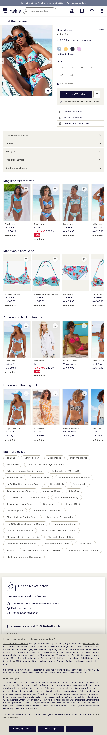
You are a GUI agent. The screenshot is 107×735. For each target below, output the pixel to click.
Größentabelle (66, 84)
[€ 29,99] (75, 202)
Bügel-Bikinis (57, 484)
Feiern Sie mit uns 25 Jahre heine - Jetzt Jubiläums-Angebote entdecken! (53, 3)
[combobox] (44, 11)
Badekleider (49, 504)
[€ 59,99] (46, 407)
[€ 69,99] (75, 339)
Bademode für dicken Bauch (21, 543)
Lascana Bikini (14, 497)
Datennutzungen (90, 643)
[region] (53, 684)
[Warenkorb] (102, 11)
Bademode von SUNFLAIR (65, 471)
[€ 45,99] (17, 407)
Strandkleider (32, 457)
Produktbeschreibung (17, 134)
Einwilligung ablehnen (22, 728)
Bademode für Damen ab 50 (47, 510)
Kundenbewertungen (16, 168)
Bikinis (13, 21)
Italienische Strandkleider (20, 530)
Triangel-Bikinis (15, 477)
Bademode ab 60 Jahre (57, 543)
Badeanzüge (54, 457)
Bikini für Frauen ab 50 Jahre (84, 550)
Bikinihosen (23, 21)
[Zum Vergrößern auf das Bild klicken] (48, 90)
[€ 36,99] (17, 202)
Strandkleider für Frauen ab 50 (23, 537)
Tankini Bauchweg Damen (20, 504)
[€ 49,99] (46, 272)
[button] (5, 11)
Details (9, 143)
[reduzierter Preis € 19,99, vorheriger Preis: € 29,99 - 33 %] (46, 202)
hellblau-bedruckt (65, 54)
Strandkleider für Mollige (60, 537)
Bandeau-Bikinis (40, 477)
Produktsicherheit (15, 159)
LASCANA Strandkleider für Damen (25, 523)
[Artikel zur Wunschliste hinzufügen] (96, 94)
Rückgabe (11, 151)
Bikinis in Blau (38, 497)
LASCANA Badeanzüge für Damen (46, 464)
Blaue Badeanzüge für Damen (22, 517)
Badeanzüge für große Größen (74, 477)
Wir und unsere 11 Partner (15, 643)
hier (13, 661)
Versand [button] (87, 40)
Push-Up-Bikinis (78, 457)
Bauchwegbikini (15, 510)
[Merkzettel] (92, 11)
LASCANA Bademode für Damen (24, 484)
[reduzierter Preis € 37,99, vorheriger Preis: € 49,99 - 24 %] (46, 339)
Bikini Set (74, 490)
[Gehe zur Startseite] (15, 11)
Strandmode (79, 484)
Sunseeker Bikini (51, 490)
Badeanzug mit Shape (64, 523)
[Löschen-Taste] (53, 11)
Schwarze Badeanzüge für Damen (24, 471)
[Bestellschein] (82, 11)
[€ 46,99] (17, 272)
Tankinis (11, 457)
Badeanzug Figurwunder (60, 517)
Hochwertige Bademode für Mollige (41, 550)
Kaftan (10, 550)
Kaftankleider (85, 543)
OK (79, 728)
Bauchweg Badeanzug (66, 497)
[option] (59, 49)
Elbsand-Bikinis (73, 504)
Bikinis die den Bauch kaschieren (59, 530)
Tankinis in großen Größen (20, 490)
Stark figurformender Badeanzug (24, 557)
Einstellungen (51, 728)
